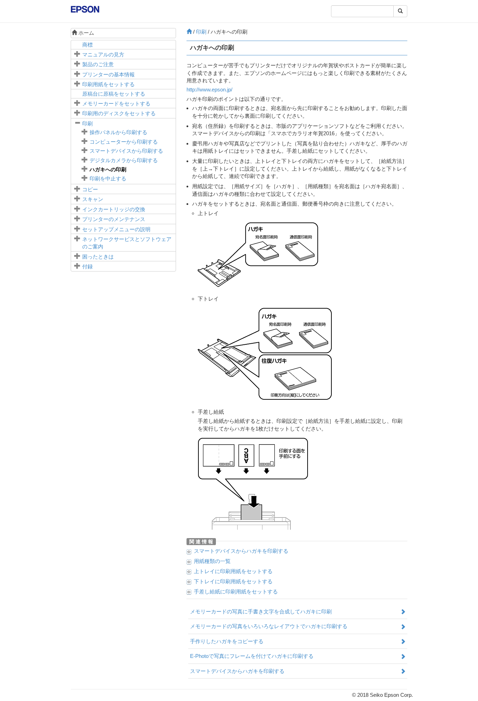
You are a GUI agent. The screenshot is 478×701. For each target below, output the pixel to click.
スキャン (92, 199)
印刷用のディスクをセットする (119, 113)
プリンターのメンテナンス (113, 219)
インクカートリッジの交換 (113, 209)
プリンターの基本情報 (108, 74)
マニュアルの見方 (103, 54)
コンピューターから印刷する (124, 142)
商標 (87, 45)
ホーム (85, 33)
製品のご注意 (98, 64)
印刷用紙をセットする (108, 84)
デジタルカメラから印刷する (124, 160)
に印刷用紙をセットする (233, 571)
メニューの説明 (116, 229)
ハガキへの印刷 (108, 169)
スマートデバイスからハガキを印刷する (241, 551)
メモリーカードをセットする (116, 103)
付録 (87, 266)
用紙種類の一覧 (212, 561)
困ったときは (98, 257)
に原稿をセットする (113, 94)
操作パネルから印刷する (118, 132)
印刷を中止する (108, 178)
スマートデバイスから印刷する (126, 151)
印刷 (87, 123)
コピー (90, 189)
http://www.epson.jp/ (209, 89)
